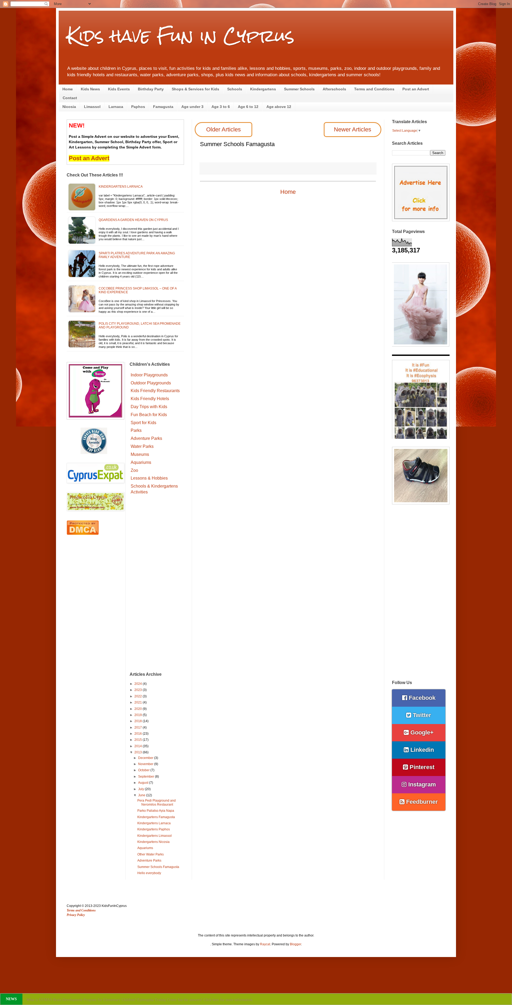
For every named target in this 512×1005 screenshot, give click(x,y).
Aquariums (141, 462)
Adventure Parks (146, 438)
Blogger (295, 944)
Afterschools (334, 89)
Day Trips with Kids (149, 406)
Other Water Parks (150, 854)
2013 (138, 752)
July (141, 789)
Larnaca (116, 106)
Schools (234, 89)
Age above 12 (278, 106)
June (142, 795)
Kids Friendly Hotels (150, 398)
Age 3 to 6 (220, 106)
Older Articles (223, 129)
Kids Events (119, 89)
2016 (138, 733)
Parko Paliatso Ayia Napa (155, 811)
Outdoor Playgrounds (151, 383)
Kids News (90, 89)
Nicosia (69, 106)
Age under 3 (192, 106)
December (146, 758)
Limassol (92, 106)
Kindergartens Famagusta (156, 817)
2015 (138, 740)
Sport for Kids (143, 422)
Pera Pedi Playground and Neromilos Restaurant (156, 802)
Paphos (138, 106)
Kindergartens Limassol (154, 836)
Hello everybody (149, 873)
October (144, 770)
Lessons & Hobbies (149, 478)
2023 (138, 690)
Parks (136, 430)
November (146, 764)
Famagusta (163, 106)
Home (67, 89)
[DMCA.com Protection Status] (83, 534)
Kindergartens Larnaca (121, 186)
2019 (138, 715)
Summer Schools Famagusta (158, 867)
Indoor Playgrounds (149, 375)
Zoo (134, 470)
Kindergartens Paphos (153, 829)
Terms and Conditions (374, 89)
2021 (138, 702)
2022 (138, 696)
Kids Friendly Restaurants (155, 390)
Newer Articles (352, 129)
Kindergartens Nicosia (153, 842)
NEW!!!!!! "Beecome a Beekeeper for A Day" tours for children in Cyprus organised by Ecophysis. (105, 1000)
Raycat (265, 944)
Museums (140, 454)
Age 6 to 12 (248, 106)
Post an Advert (415, 89)
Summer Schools (299, 89)
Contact (70, 98)
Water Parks (142, 446)
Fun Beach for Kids (149, 414)
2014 (138, 746)
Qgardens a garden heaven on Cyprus (133, 220)
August (143, 783)
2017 (138, 727)
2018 (138, 721)
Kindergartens (263, 89)
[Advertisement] (157, 584)
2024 (138, 684)
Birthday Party (151, 89)
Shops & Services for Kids (195, 89)
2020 (138, 709)
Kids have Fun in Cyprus (180, 35)
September (146, 776)
